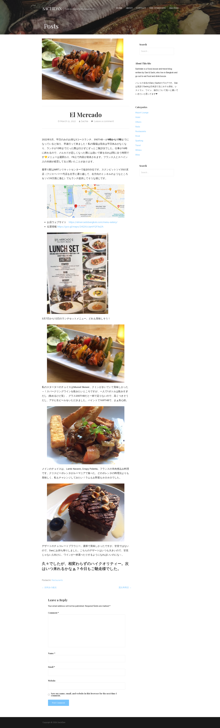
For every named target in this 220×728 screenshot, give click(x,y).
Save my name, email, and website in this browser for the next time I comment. (84, 695)
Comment (53, 612)
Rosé (137, 136)
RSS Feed (173, 8)
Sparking (139, 140)
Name (51, 653)
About (129, 8)
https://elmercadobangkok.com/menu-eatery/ (93, 222)
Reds (137, 126)
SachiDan (52, 8)
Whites (138, 150)
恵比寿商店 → (125, 587)
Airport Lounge (141, 112)
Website (52, 680)
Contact (141, 8)
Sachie (84, 121)
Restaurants (57, 580)
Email (51, 667)
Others (138, 122)
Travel (138, 145)
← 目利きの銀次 (49, 587)
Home (119, 8)
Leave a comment (104, 121)
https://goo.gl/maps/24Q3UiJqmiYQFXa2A (80, 226)
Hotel (137, 117)
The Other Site (157, 8)
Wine (137, 155)
